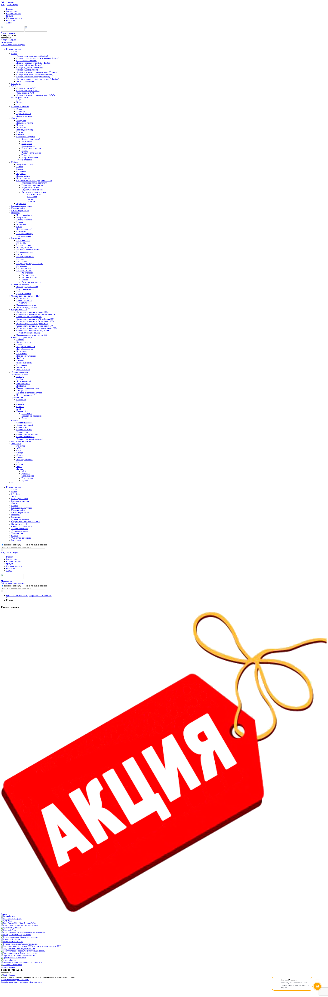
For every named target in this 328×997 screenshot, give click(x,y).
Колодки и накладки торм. (28, 388)
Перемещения (28, 476)
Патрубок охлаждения (31, 148)
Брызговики (21, 353)
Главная (9, 9)
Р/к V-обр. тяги (23, 240)
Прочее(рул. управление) (27, 287)
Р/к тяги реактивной (25, 257)
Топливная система (19, 372)
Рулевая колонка (23, 293)
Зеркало (19, 169)
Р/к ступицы (21, 261)
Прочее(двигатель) (24, 130)
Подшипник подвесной (32, 416)
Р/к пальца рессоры (24, 252)
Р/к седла (20, 259)
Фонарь (19, 453)
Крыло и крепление (20, 210)
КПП (18, 409)
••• (12, 483)
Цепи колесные (23, 370)
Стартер (19, 455)
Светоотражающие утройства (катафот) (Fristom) (37, 79)
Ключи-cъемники (24, 300)
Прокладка (21, 127)
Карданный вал (23, 411)
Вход (3, 4)
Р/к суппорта (27, 273)
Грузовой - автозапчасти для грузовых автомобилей (29, 595)
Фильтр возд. (22, 432)
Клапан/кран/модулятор (21, 206)
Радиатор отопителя (30, 187)
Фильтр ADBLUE (24, 430)
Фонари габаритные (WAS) (28, 90)
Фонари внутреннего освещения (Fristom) (34, 74)
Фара (18, 450)
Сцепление (21, 400)
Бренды (9, 16)
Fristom (14, 54)
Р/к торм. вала (28, 275)
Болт (18, 100)
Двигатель (15, 118)
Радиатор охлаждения (31, 153)
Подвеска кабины (24, 215)
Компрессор (21, 390)
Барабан (19, 379)
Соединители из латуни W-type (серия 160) (35, 319)
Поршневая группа (24, 123)
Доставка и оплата (14, 18)
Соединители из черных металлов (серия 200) (36, 328)
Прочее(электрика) (24, 460)
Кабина (14, 162)
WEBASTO (32, 197)
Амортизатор (22, 217)
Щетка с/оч (21, 204)
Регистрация (12, 4)
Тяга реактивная (23, 236)
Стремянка (21, 231)
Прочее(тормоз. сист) (25, 395)
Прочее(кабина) (23, 178)
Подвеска (15, 213)
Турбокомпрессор (24, 160)
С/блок (19, 227)
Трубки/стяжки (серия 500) (28, 333)
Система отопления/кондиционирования (34, 180)
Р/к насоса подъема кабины (28, 250)
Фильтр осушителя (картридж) (29, 439)
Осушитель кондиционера (33, 190)
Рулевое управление (20, 284)
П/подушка (21, 224)
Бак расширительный (31, 139)
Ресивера (20, 377)
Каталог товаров (13, 13)
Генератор (20, 446)
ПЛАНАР (31, 201)
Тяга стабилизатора (24, 233)
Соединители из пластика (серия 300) (32, 330)
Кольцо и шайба (18, 208)
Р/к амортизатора (23, 268)
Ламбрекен (21, 358)
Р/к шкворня (21, 266)
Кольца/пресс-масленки (26, 305)
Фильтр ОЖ (21, 427)
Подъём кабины (23, 176)
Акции (9, 23)
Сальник (20, 134)
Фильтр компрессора (25, 437)
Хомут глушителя (24, 116)
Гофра (19, 109)
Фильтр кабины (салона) (27, 434)
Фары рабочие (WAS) (25, 93)
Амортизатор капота (25, 164)
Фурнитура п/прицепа (21, 441)
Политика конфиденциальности (15, 980)
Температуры (27, 478)
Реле (18, 462)
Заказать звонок (8, 33)
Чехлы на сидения (24, 363)
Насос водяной (28, 146)
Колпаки (20, 340)
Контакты (10, 20)
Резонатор (20, 111)
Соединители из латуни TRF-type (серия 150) (36, 314)
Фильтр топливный (24, 425)
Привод (19, 125)
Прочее (25, 150)
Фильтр (14, 420)
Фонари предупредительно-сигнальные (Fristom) (37, 58)
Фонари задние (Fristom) (27, 70)
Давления (26, 473)
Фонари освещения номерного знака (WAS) (35, 95)
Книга (19, 344)
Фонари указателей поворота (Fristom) (33, 77)
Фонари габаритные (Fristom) (29, 65)
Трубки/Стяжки (23, 303)
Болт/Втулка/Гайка (19, 97)
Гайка (19, 104)
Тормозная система (19, 374)
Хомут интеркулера (30, 157)
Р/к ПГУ (20, 254)
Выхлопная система (20, 107)
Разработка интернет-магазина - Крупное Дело (21, 982)
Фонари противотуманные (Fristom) (32, 56)
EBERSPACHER (34, 194)
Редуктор (20, 402)
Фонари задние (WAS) (26, 88)
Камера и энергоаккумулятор (29, 393)
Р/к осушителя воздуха (31, 282)
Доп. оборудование (24, 349)
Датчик (19, 469)
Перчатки (20, 367)
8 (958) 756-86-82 (8, 40)
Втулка (19, 102)
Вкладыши (21, 120)
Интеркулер (27, 144)
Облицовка (21, 171)
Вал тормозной (23, 383)
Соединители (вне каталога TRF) (25, 296)
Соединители (22, 298)
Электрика (16, 443)
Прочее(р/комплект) (25, 247)
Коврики (20, 360)
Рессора (19, 222)
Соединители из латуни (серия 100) (32, 312)
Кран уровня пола (24, 220)
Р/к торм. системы (24, 270)
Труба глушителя (23, 114)
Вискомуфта (27, 141)
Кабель (19, 457)
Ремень (19, 132)
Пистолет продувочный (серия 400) (32, 323)
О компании (11, 11)
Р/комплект (16, 238)
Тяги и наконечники (25, 289)
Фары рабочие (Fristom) (26, 60)
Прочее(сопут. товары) (26, 356)
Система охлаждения (25, 137)
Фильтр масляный (24, 423)
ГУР (18, 291)
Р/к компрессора (23, 245)
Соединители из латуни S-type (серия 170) (34, 326)
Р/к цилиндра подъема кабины (29, 263)
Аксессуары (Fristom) (25, 81)
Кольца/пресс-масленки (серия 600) (31, 335)
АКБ (18, 448)
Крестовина (27, 413)
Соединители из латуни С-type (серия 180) (35, 321)
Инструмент (21, 351)
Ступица (20, 407)
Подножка (20, 174)
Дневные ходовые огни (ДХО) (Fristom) (33, 63)
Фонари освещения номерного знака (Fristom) (36, 72)
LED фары (15, 84)
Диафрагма (21, 386)
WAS (13, 86)
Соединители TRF (19, 310)
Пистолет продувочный (26, 307)
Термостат (26, 155)
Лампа (19, 466)
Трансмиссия (17, 397)
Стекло (19, 464)
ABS (24, 471)
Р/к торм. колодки (29, 277)
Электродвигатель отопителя (34, 183)
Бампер (19, 167)
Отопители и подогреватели (34, 192)
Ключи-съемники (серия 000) (29, 317)
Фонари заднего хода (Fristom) (29, 67)
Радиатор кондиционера (32, 185)
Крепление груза (23, 342)
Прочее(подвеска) (24, 229)
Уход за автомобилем (25, 347)
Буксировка (21, 365)
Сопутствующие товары (21, 337)
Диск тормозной (23, 381)
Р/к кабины (21, 243)
